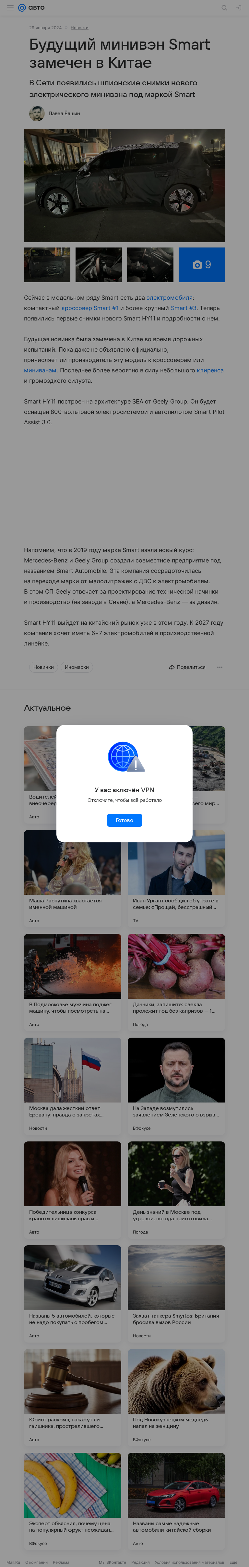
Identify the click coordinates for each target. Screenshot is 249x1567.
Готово (124, 820)
